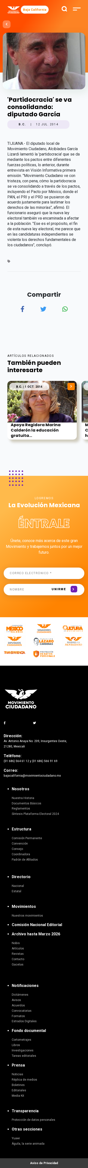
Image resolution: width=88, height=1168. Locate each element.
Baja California (34, 9)
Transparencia (25, 1111)
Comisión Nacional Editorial (37, 924)
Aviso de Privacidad (44, 1163)
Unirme (59, 589)
